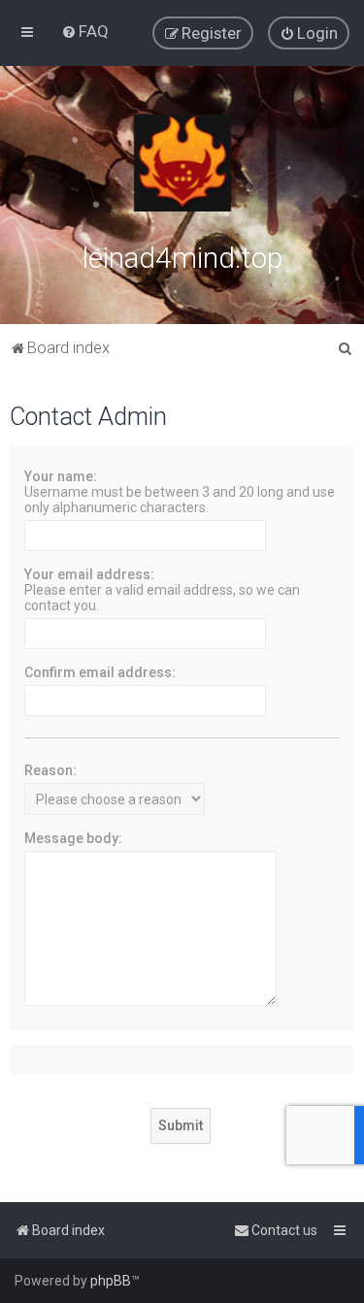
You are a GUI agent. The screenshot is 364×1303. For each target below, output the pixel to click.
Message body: (73, 838)
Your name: (60, 476)
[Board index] (182, 163)
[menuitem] (85, 31)
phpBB (110, 1280)
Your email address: (89, 574)
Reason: (50, 770)
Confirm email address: (100, 672)
